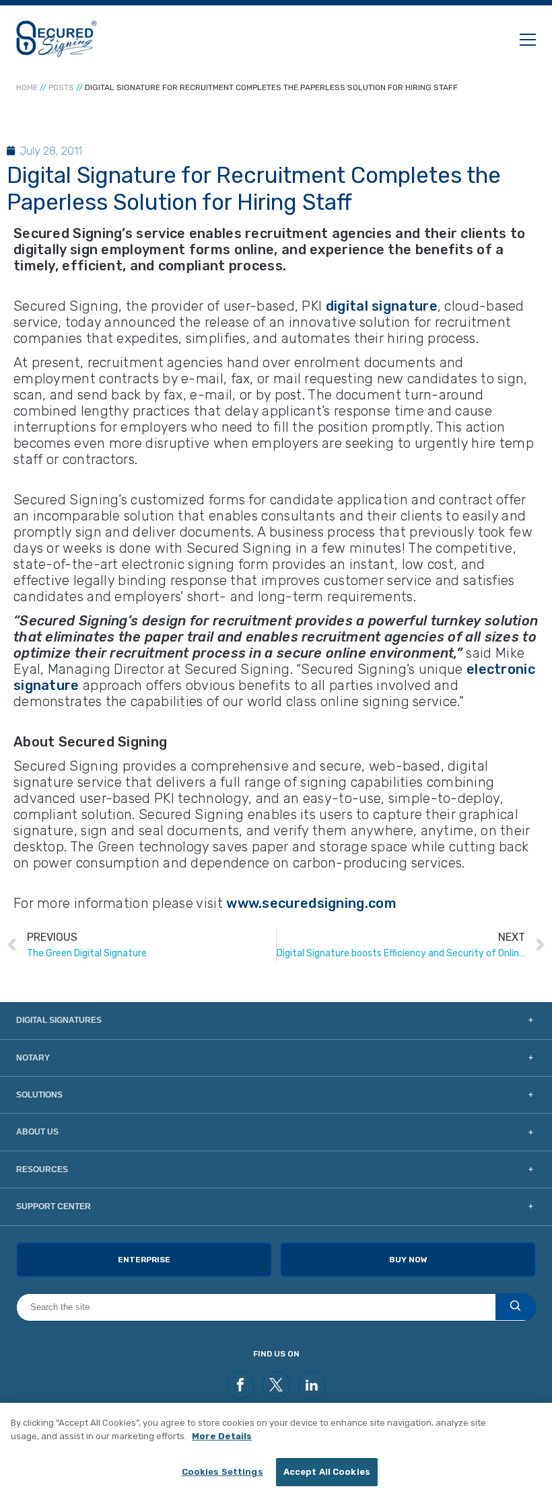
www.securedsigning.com (311, 903)
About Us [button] (37, 1132)
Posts (61, 87)
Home (27, 87)
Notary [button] (33, 1058)
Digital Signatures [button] (59, 1020)
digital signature (379, 306)
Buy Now (408, 1259)
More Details (222, 1436)
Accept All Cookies (326, 1472)
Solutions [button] (39, 1095)
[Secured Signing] (56, 39)
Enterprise (144, 1259)
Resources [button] (42, 1169)
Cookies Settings (222, 1472)
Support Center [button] (53, 1206)
